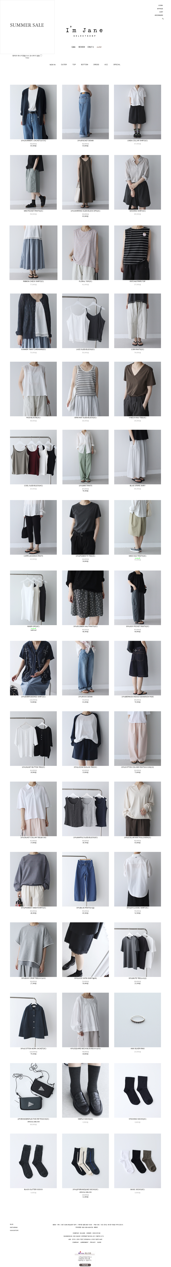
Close (27, 58)
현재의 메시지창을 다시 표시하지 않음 (26, 56)
